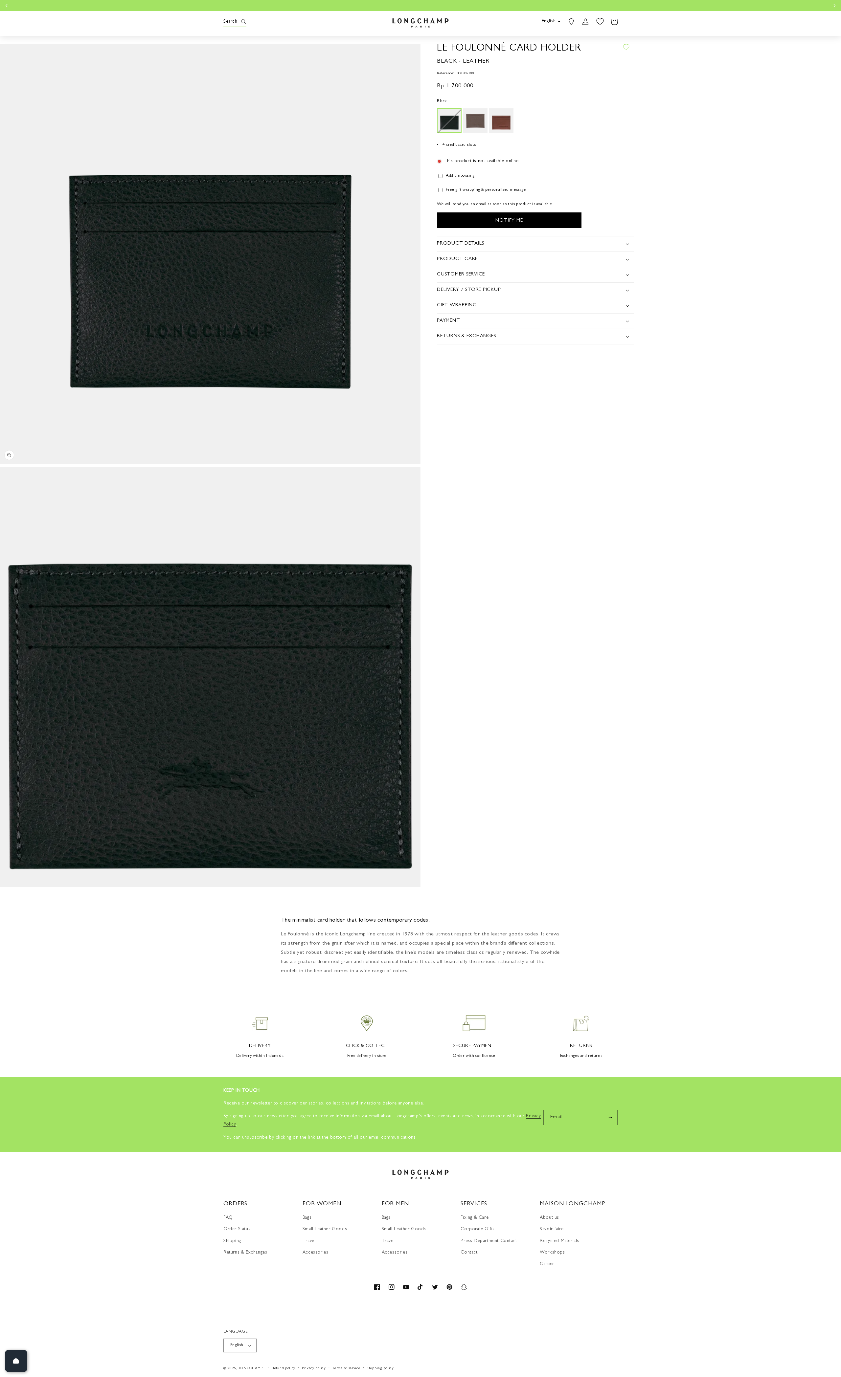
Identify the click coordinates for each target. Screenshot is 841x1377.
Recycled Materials (559, 1241)
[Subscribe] (610, 1117)
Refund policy (283, 1368)
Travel (309, 1241)
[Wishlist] (600, 21)
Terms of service (346, 1368)
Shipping (232, 1241)
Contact (469, 1252)
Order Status (236, 1229)
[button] (230, 21)
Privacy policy (314, 1368)
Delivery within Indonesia (260, 1056)
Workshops (552, 1252)
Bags (307, 1217)
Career (547, 1264)
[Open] (16, 1361)
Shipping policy (380, 1368)
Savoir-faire (551, 1229)
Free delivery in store (367, 1056)
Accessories (316, 1252)
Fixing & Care (475, 1217)
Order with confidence (474, 1056)
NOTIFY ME (509, 220)
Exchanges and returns (581, 1056)
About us (549, 1217)
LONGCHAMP (251, 1368)
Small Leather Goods (325, 1229)
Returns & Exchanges (245, 1252)
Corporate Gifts (477, 1229)
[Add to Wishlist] (626, 47)
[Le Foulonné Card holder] (449, 120)
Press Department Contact (489, 1241)
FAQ (228, 1217)
